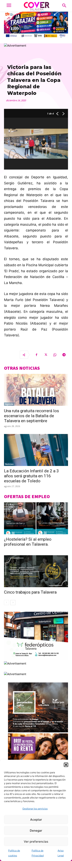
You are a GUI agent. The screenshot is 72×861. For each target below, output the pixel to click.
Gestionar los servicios (35, 808)
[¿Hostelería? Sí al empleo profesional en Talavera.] (36, 518)
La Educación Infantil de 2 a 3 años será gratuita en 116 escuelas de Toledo (31, 476)
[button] (66, 765)
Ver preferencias (36, 841)
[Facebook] (36, 355)
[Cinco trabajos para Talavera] (36, 571)
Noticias (9, 464)
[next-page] (12, 602)
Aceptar (36, 819)
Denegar (36, 830)
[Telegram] (64, 355)
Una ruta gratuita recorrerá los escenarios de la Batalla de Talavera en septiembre (31, 415)
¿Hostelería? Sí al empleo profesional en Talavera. (27, 542)
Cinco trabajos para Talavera (30, 592)
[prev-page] (6, 602)
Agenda (9, 404)
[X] (46, 355)
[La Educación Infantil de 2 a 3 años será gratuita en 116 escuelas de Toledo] (36, 450)
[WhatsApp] (55, 355)
